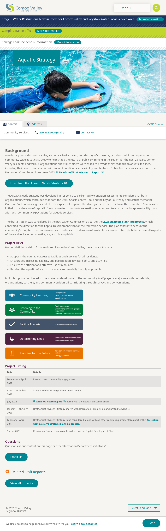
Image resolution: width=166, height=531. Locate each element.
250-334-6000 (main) (51, 132)
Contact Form (89, 132)
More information (150, 19)
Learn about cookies (84, 524)
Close (151, 523)
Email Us (16, 457)
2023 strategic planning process (123, 221)
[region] (83, 401)
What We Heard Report (49, 401)
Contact (10, 124)
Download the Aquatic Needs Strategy (38, 183)
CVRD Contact (155, 124)
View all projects (21, 483)
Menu (126, 8)
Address (34, 124)
